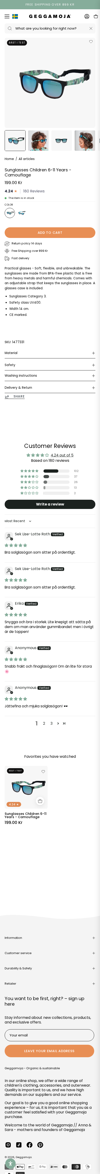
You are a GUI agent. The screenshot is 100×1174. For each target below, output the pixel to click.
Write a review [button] (50, 504)
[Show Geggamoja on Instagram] (8, 1144)
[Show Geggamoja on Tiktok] (18, 1144)
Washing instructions (21, 375)
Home (9, 159)
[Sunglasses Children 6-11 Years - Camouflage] (15, 140)
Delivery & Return (18, 387)
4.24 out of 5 (62, 455)
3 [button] (51, 723)
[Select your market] (15, 17)
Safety (10, 365)
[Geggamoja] (50, 16)
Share (19, 396)
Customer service (18, 953)
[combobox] (50, 28)
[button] (29, 471)
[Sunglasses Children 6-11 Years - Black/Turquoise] (22, 213)
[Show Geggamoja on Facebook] (29, 1144)
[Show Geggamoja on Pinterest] (40, 1144)
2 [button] (44, 723)
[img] (16, 545)
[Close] (91, 28)
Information (13, 938)
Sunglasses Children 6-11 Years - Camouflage (26, 815)
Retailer (10, 984)
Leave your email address (49, 1051)
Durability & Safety (18, 968)
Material (11, 353)
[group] (50, 4)
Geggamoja (24, 1157)
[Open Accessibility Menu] (10, 1164)
